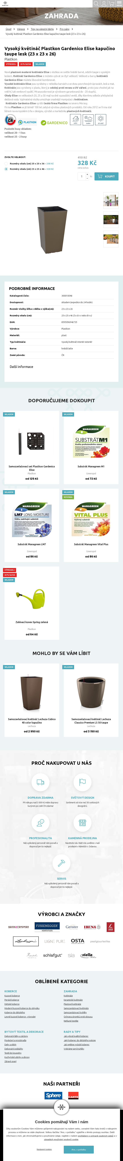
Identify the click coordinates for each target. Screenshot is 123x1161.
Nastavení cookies (44, 1149)
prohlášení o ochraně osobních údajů (95, 1136)
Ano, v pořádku (79, 1149)
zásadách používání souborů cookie (61, 1139)
